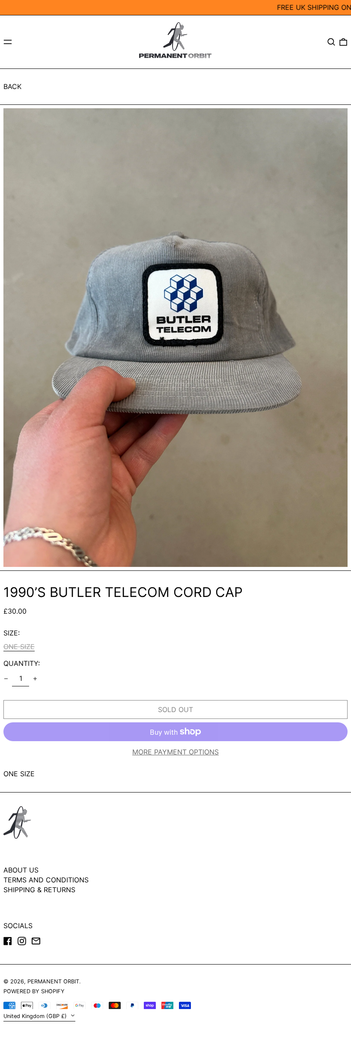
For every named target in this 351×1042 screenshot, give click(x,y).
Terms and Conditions (46, 880)
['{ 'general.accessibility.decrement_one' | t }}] (6, 679)
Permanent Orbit (53, 981)
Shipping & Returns (39, 889)
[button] (331, 42)
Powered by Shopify (34, 991)
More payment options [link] (175, 752)
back (12, 86)
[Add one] (35, 679)
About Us (21, 870)
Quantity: (21, 663)
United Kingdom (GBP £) (35, 1016)
